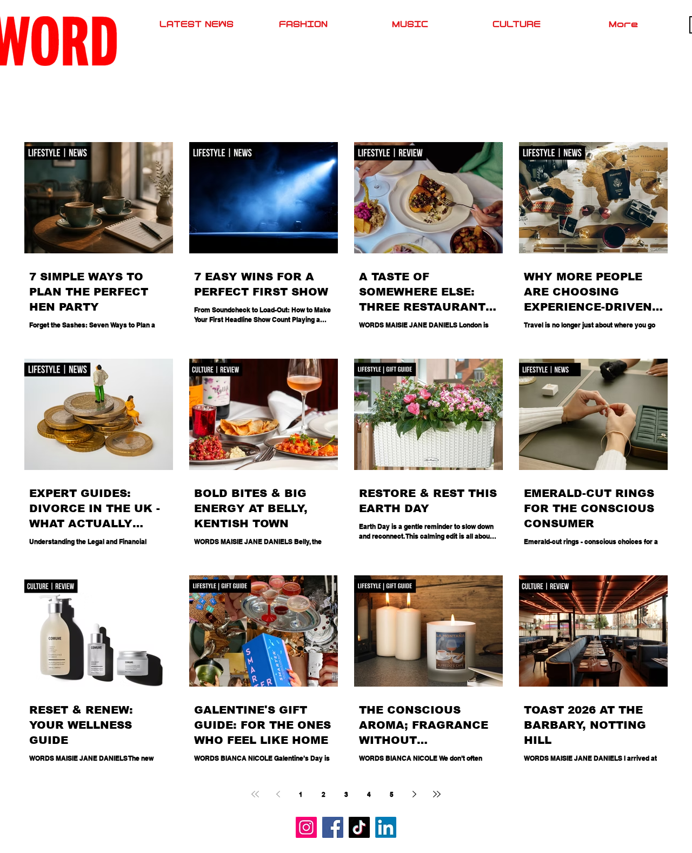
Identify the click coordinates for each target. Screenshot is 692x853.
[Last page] (437, 794)
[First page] (255, 794)
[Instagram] (306, 827)
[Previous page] (278, 794)
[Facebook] (332, 827)
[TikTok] (359, 827)
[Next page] (414, 794)
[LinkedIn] (385, 827)
